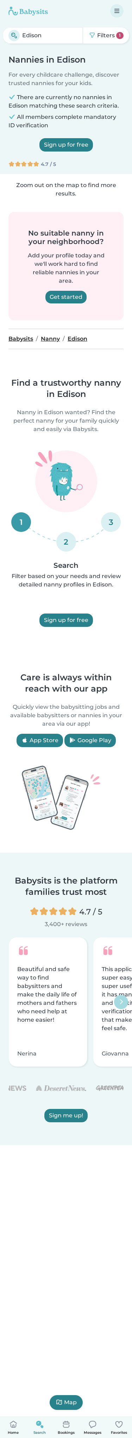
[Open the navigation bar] (117, 11)
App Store (43, 740)
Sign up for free (66, 144)
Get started (66, 297)
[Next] (121, 1002)
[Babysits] (28, 11)
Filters (108, 35)
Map (70, 1402)
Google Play (93, 740)
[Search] (14, 35)
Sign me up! (66, 1115)
